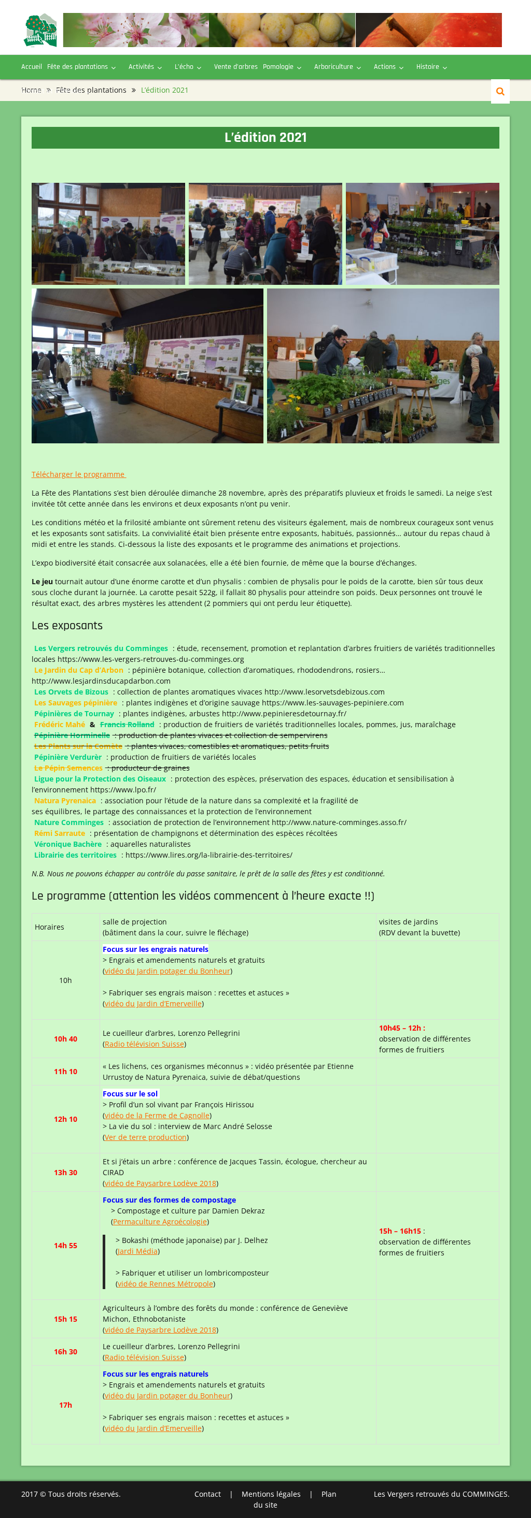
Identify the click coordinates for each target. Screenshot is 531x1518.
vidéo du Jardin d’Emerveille (153, 1003)
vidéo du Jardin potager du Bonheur (167, 971)
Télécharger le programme (79, 474)
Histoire (427, 66)
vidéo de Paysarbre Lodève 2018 (160, 1183)
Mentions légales (271, 1494)
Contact (207, 1494)
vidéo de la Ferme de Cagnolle (157, 1115)
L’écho (184, 66)
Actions (385, 66)
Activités (141, 66)
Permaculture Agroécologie (160, 1221)
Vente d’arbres (236, 66)
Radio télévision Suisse (144, 1044)
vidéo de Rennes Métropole (165, 1284)
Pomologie (278, 66)
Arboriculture (333, 66)
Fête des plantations (77, 66)
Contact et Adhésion (51, 91)
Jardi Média (138, 1251)
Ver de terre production (146, 1137)
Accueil (31, 66)
